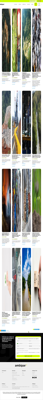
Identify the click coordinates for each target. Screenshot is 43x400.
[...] (9, 80)
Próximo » (7, 330)
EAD (22, 372)
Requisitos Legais (14, 372)
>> (40, 329)
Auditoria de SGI (14, 378)
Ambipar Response (34, 385)
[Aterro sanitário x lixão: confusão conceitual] (6, 122)
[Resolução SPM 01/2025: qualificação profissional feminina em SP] (36, 279)
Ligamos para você (36, 4)
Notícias (23, 375)
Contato (32, 4)
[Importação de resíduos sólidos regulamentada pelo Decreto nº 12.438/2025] (26, 200)
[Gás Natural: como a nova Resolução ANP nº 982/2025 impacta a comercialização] (16, 122)
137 (38, 329)
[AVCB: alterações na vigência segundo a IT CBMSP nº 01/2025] (6, 200)
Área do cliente (39, 4)
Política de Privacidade (32, 352)
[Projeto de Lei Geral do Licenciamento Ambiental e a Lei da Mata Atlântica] (6, 40)
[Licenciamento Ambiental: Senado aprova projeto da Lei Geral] (26, 122)
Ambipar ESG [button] (24, 4)
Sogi (2, 372)
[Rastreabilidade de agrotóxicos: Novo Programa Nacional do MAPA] (16, 40)
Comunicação (3, 81)
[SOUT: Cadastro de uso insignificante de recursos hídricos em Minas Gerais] (36, 122)
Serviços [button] (20, 4)
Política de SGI (4, 385)
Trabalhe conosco (34, 375)
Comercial (13, 385)
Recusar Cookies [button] (18, 397)
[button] (28, 332)
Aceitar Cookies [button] (24, 397)
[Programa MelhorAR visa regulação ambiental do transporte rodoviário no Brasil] (16, 279)
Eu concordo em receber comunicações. (22, 350)
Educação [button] (28, 4)
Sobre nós (33, 372)
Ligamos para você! (28, 356)
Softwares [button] (15, 4)
